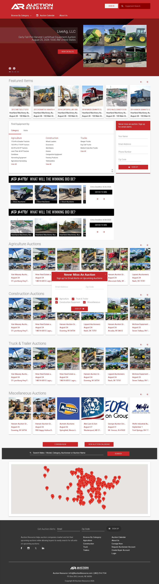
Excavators (50, 145)
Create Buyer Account (121, 550)
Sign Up (78, 309)
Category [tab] (15, 130)
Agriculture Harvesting (19, 161)
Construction (52, 138)
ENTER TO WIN (101, 192)
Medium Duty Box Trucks (89, 148)
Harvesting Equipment (18, 158)
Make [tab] (26, 130)
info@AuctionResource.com (80, 573)
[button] (10, 68)
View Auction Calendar (99, 444)
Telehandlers (50, 161)
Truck (85, 547)
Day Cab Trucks (85, 145)
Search (118, 454)
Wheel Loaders (51, 141)
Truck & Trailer (82, 299)
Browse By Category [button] (20, 15)
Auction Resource (60, 573)
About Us (63, 15)
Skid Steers (50, 148)
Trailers (86, 550)
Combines (14, 154)
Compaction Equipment (54, 154)
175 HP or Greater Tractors (20, 141)
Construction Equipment (69, 302)
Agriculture (64, 299)
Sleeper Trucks (85, 141)
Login (114, 553)
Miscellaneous (93, 302)
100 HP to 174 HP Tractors (20, 145)
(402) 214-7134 (100, 573)
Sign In (111, 6)
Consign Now (60, 444)
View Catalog (67, 54)
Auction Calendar (119, 537)
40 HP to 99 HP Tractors (19, 148)
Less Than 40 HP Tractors (20, 151)
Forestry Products (52, 158)
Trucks (83, 138)
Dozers (48, 151)
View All (14, 164)
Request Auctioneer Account (123, 547)
